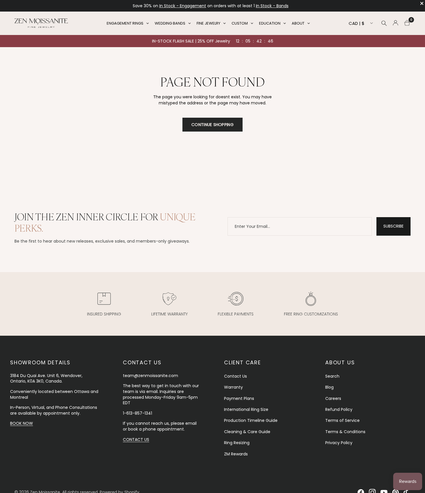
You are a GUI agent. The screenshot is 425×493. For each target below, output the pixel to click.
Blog (329, 387)
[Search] (384, 23)
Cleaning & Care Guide (247, 432)
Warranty (233, 387)
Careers (333, 398)
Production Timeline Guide (251, 420)
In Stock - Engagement (182, 6)
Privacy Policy (338, 443)
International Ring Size (246, 409)
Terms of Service (342, 420)
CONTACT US (136, 439)
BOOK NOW (21, 423)
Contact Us (235, 376)
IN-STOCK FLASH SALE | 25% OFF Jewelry (191, 41)
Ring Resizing (237, 443)
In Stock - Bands (272, 6)
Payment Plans (239, 398)
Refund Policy (338, 409)
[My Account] (395, 23)
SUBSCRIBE (393, 226)
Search (332, 376)
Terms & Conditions (345, 432)
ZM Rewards (236, 454)
